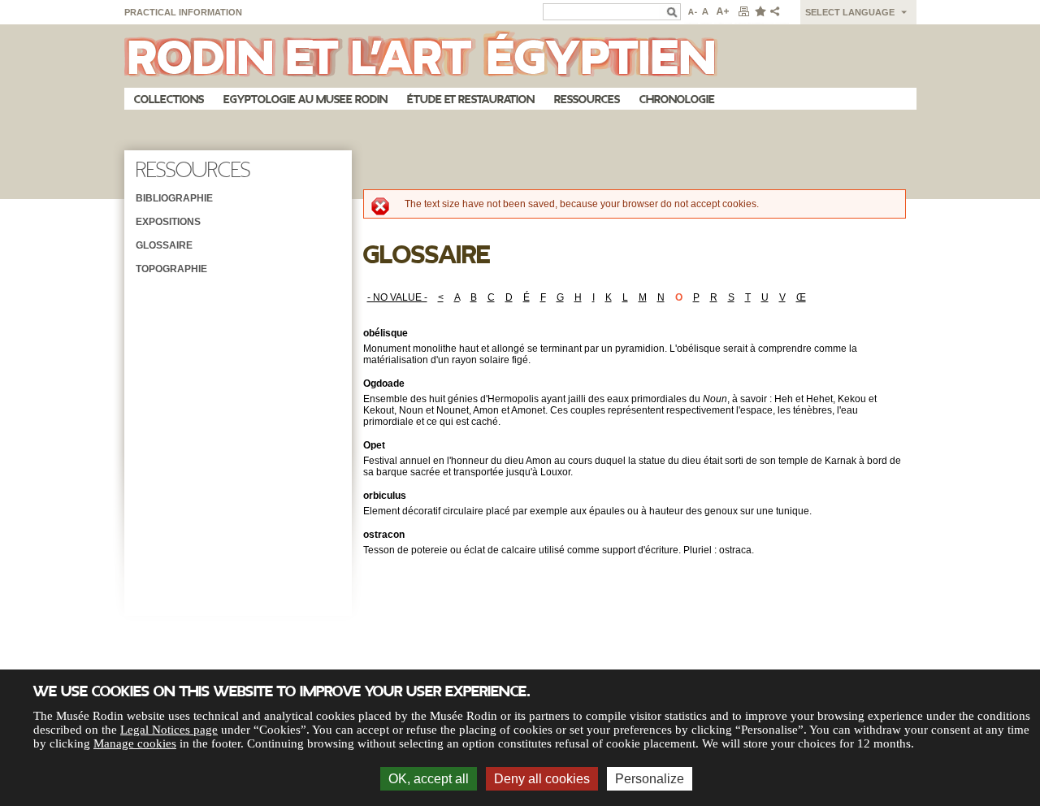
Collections (169, 99)
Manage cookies (134, 743)
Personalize (649, 779)
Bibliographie (174, 198)
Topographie (171, 269)
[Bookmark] (759, 12)
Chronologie (677, 99)
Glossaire (164, 245)
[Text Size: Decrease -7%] (691, 12)
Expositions (168, 222)
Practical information (183, 12)
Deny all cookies (542, 779)
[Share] (778, 12)
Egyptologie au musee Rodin (305, 99)
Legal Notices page (169, 729)
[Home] (520, 56)
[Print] (743, 12)
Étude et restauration (471, 99)
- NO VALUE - (397, 297)
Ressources (587, 99)
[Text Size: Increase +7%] (723, 12)
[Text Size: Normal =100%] (706, 12)
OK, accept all (428, 779)
